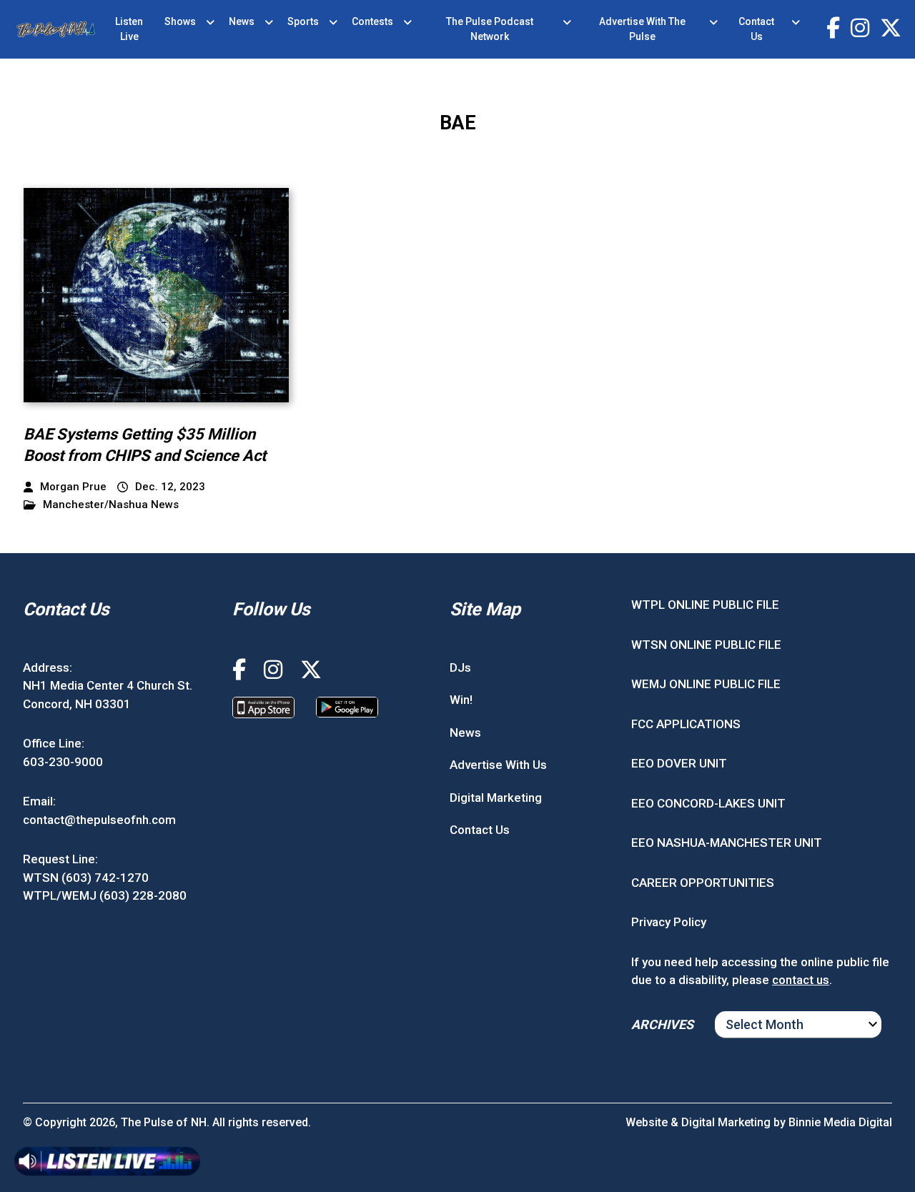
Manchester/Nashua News (111, 505)
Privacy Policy (668, 922)
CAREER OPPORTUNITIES (702, 882)
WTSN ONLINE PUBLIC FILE (706, 644)
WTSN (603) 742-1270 (86, 877)
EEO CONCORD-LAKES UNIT (708, 803)
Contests (372, 21)
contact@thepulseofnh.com (99, 820)
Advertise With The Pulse (642, 29)
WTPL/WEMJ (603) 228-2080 (105, 895)
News (241, 21)
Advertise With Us (498, 765)
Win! (461, 699)
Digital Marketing (496, 797)
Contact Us (756, 29)
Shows (180, 21)
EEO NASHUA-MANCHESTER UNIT (726, 842)
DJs (460, 667)
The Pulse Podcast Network (489, 29)
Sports (303, 21)
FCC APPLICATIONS (686, 724)
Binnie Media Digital (840, 1122)
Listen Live (129, 29)
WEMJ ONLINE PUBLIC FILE (706, 684)
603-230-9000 (63, 762)
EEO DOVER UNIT (679, 763)
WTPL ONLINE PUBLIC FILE (705, 604)
